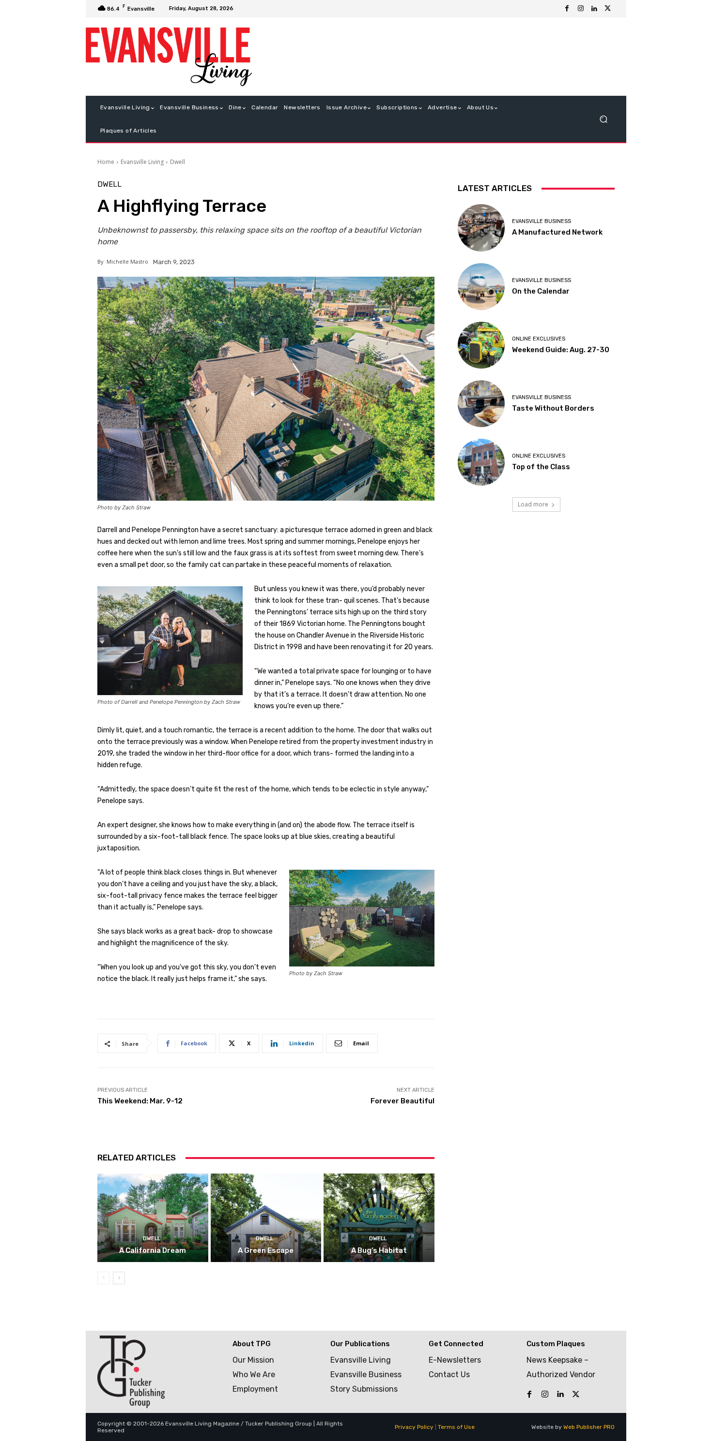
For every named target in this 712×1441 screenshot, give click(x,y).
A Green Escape (266, 1250)
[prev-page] (103, 1278)
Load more (533, 504)
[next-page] (119, 1278)
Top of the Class (541, 466)
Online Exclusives (538, 339)
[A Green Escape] (266, 1218)
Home (105, 162)
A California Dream (152, 1250)
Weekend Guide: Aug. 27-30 (560, 349)
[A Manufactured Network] (481, 227)
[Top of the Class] (481, 462)
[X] (608, 8)
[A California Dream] (152, 1218)
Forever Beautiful (402, 1101)
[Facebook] (567, 8)
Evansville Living (142, 162)
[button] (603, 119)
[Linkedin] (594, 8)
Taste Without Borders (553, 408)
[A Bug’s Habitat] (379, 1218)
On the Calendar (541, 291)
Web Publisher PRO (589, 1427)
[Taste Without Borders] (481, 403)
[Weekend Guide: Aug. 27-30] (481, 345)
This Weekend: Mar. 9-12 (140, 1101)
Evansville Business (541, 221)
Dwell (177, 162)
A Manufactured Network (557, 232)
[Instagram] (581, 8)
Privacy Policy (414, 1427)
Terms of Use (456, 1427)
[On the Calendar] (481, 286)
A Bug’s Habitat (379, 1250)
